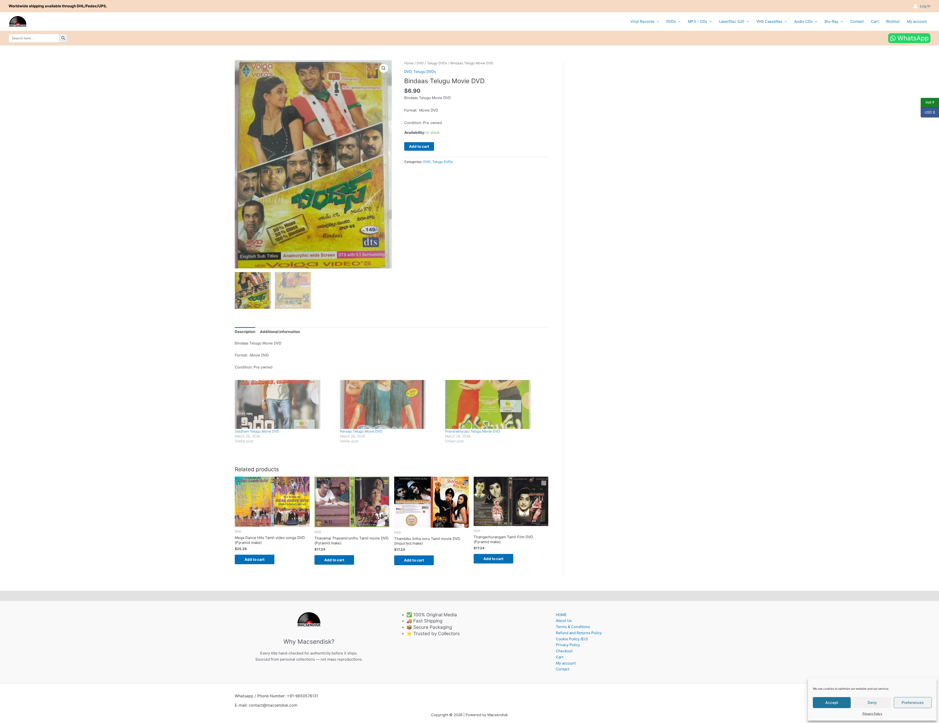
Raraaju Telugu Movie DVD (361, 431)
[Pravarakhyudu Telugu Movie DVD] (495, 404)
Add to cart (419, 146)
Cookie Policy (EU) (572, 639)
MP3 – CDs (697, 21)
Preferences (913, 702)
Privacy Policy (872, 713)
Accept (831, 702)
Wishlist (893, 21)
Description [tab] (245, 331)
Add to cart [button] (255, 559)
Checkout (564, 651)
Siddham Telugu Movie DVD (257, 431)
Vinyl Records (642, 21)
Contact (857, 21)
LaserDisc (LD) (731, 21)
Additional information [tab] (280, 331)
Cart (875, 21)
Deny (872, 702)
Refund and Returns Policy (579, 633)
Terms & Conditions (573, 626)
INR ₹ (927, 102)
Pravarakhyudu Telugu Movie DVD (472, 431)
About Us (564, 620)
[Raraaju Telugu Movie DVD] (390, 404)
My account (917, 21)
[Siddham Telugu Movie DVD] (285, 404)
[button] (383, 68)
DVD (420, 63)
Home (409, 63)
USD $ (928, 112)
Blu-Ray (831, 21)
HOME (561, 614)
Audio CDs (803, 21)
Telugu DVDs (437, 63)
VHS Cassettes (769, 21)
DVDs (671, 21)
